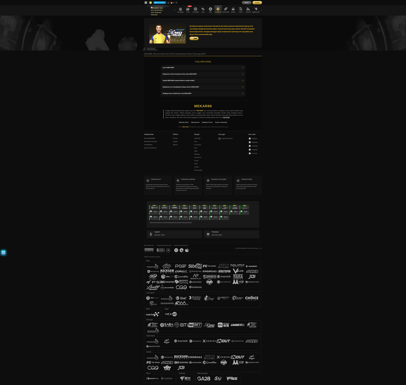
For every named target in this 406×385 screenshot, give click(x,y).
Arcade (233, 12)
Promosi (175, 138)
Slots (188, 12)
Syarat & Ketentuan (221, 122)
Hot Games (180, 12)
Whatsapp (255, 142)
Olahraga (218, 12)
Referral (175, 145)
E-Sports (248, 12)
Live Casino (195, 12)
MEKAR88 (203, 106)
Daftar (257, 2)
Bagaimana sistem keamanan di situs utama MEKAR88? (180, 74)
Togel (210, 12)
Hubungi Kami (195, 122)
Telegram (254, 138)
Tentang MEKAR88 (149, 138)
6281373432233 (227, 138)
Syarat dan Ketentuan (150, 148)
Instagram (255, 150)
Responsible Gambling (150, 141)
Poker (240, 12)
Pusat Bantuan (148, 145)
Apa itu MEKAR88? (168, 67)
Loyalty (175, 141)
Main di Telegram (160, 2)
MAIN (195, 38)
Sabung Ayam (255, 12)
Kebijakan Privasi (207, 122)
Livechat (254, 153)
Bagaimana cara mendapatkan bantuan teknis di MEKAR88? (181, 87)
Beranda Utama (184, 122)
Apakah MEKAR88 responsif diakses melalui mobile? (179, 80)
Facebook (255, 146)
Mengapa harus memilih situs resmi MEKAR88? (177, 93)
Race (203, 12)
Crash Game (225, 12)
